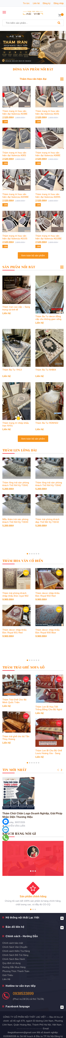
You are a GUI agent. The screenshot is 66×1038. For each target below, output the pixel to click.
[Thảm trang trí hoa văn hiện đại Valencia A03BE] (16, 96)
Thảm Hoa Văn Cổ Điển (22, 561)
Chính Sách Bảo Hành (13, 959)
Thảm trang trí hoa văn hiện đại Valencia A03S (47, 112)
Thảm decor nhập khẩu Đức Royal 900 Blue (47, 631)
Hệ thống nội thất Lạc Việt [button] (22, 917)
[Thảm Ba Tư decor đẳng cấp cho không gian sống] (49, 294)
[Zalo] (5, 829)
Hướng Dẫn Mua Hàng (13, 967)
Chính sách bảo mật (12, 943)
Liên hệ (36, 3)
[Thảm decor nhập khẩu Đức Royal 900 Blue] (49, 615)
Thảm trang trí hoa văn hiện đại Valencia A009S (47, 195)
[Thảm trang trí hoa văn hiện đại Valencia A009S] (49, 179)
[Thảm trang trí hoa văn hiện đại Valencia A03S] (49, 96)
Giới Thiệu (7, 975)
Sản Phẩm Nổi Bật (18, 267)
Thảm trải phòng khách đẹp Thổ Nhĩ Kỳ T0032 (47, 520)
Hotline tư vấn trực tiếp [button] (21, 985)
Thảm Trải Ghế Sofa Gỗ (23, 667)
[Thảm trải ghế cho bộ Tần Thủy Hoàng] (16, 722)
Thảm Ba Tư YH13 (12, 369)
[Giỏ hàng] (59, 15)
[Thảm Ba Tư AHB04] (49, 348)
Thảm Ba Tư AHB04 (45, 369)
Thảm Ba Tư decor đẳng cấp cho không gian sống (48, 317)
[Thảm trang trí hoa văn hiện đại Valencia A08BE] (49, 138)
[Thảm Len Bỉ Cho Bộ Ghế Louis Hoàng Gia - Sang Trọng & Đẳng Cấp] (49, 732)
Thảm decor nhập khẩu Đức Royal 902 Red (47, 594)
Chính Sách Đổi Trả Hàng (15, 955)
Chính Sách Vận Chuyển (14, 947)
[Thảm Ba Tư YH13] (16, 348)
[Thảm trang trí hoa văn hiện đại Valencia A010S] (16, 221)
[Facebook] (5, 821)
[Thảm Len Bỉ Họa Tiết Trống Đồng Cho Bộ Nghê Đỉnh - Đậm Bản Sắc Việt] (49, 689)
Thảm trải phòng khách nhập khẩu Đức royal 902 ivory (15, 596)
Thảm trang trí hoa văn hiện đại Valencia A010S (14, 237)
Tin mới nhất (14, 770)
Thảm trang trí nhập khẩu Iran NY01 (15, 424)
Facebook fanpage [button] (18, 1006)
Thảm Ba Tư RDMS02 (46, 423)
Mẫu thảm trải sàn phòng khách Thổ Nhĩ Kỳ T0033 (15, 520)
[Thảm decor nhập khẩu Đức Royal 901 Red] (16, 615)
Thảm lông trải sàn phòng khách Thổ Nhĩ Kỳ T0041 (15, 484)
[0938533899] (5, 837)
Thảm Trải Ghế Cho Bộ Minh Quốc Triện (14, 701)
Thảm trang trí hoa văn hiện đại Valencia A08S (14, 154)
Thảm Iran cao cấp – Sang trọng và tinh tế (16, 308)
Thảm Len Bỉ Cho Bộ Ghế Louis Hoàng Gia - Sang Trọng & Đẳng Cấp (48, 753)
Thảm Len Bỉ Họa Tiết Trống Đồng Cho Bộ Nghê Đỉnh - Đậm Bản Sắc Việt (48, 709)
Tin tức (26, 3)
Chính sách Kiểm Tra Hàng (16, 951)
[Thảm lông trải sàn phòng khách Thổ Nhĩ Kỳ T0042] (49, 468)
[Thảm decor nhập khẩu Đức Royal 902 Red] (49, 578)
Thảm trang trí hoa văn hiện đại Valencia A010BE (48, 237)
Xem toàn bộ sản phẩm (33, 255)
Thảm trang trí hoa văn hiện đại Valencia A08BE (47, 154)
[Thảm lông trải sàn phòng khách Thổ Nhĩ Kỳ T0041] (16, 468)
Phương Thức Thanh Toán (15, 971)
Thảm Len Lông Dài (19, 450)
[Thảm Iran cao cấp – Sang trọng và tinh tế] (16, 290)
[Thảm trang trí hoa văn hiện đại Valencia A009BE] (16, 179)
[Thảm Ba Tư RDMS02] (49, 401)
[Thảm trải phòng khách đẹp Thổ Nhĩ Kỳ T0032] (49, 505)
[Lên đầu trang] (55, 1031)
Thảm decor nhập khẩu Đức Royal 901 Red (14, 631)
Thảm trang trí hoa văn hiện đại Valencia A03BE (14, 112)
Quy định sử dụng (11, 963)
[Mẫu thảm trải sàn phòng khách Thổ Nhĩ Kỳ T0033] (16, 505)
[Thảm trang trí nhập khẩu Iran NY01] (16, 401)
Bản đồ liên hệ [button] (15, 927)
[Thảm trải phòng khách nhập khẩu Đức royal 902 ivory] (16, 578)
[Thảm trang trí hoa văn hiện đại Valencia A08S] (16, 138)
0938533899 (23, 993)
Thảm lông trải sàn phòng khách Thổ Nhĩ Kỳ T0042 (48, 484)
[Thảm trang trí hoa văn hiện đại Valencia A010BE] (49, 221)
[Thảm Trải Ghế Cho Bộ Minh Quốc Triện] (16, 685)
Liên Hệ (6, 979)
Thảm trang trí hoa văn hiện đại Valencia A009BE (15, 195)
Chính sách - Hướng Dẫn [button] (22, 936)
